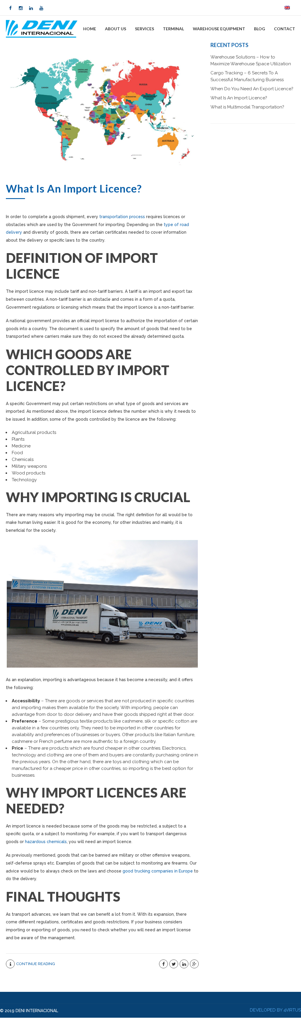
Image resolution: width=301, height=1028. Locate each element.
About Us (115, 28)
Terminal (173, 28)
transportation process (122, 216)
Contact (284, 28)
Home (89, 28)
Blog (259, 28)
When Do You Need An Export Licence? (251, 88)
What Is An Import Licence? (74, 188)
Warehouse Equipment (219, 28)
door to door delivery (69, 714)
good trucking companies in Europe (158, 871)
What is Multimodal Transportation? (247, 107)
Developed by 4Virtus (275, 1010)
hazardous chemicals (46, 841)
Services (144, 28)
